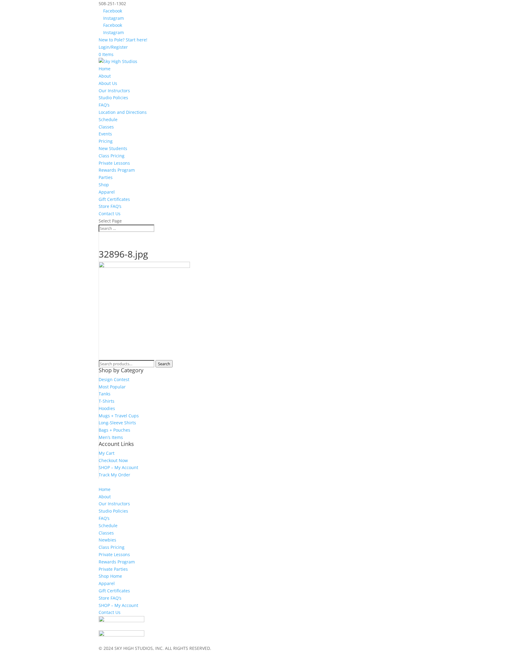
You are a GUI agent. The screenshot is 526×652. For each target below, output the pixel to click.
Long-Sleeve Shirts (117, 423)
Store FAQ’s (110, 206)
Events (105, 134)
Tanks (104, 394)
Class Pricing (111, 156)
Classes (106, 127)
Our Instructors (114, 90)
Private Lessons (114, 163)
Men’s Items (111, 437)
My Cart (106, 453)
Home (104, 69)
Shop (104, 185)
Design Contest (114, 379)
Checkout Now (113, 460)
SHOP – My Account (118, 467)
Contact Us (110, 213)
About (105, 497)
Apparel (107, 192)
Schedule (108, 119)
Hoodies (107, 408)
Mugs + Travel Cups (119, 416)
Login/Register (113, 47)
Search (164, 363)
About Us (108, 83)
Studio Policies (113, 97)
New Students (113, 148)
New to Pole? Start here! (123, 40)
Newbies (107, 540)
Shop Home (110, 576)
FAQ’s (104, 105)
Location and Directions (123, 112)
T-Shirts (106, 401)
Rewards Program (117, 170)
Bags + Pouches (114, 430)
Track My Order (114, 475)
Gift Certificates (114, 199)
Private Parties (113, 569)
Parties (106, 177)
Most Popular (112, 387)
